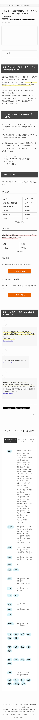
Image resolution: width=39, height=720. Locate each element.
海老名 (28, 538)
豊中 (22, 581)
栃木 (9, 570)
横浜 (27, 531)
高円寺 (23, 497)
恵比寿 (19, 483)
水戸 (18, 564)
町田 (27, 515)
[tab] (10, 440)
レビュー (9, 340)
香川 (28, 660)
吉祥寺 (23, 510)
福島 (16, 638)
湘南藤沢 (28, 536)
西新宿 (23, 492)
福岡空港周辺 (24, 674)
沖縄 (23, 684)
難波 (28, 578)
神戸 (18, 588)
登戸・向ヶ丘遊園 (22, 520)
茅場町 (24, 455)
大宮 (18, 557)
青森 (9, 634)
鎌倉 (18, 536)
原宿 (22, 478)
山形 (28, 634)
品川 (26, 474)
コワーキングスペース (16, 19)
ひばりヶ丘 (20, 522)
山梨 (16, 647)
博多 (18, 672)
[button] (6, 414)
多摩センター (20, 517)
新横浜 (19, 533)
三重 (9, 615)
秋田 (16, 634)
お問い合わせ (6, 714)
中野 (18, 497)
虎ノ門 (23, 467)
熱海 (28, 609)
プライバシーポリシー (22, 714)
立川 (24, 513)
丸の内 (30, 451)
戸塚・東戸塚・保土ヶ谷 (23, 543)
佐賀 (9, 680)
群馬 (16, 570)
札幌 (18, 623)
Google (5, 340)
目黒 (29, 483)
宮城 (9, 638)
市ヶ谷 (19, 464)
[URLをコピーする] (33, 414)
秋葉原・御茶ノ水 (26, 460)
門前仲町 (19, 503)
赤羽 (26, 506)
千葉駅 (19, 547)
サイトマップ (33, 714)
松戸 (18, 549)
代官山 (26, 480)
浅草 (28, 499)
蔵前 (18, 501)
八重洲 (24, 451)
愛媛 (9, 663)
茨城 (9, 564)
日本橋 (19, 455)
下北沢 (19, 490)
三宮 (27, 588)
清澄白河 (23, 501)
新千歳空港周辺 (21, 625)
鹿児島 (17, 684)
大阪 (9, 579)
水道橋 (24, 462)
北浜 (18, 581)
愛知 (9, 604)
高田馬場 (27, 494)
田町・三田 (20, 474)
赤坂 (28, 467)
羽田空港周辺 (20, 476)
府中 (22, 515)
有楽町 (19, 453)
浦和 (27, 557)
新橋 (18, 467)
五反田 (25, 485)
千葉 (9, 547)
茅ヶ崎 (23, 538)
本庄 (18, 559)
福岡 (9, 672)
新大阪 (23, 578)
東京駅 (19, 451)
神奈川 (10, 527)
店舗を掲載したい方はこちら (29, 709)
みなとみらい (20, 531)
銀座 (24, 453)
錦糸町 (24, 508)
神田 (18, 460)
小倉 (18, 674)
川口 (22, 557)
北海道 (10, 623)
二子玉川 (19, 487)
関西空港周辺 (20, 583)
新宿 (18, 492)
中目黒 (24, 483)
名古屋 (19, 604)
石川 (9, 647)
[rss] (19, 701)
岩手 (22, 634)
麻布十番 (25, 469)
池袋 (30, 503)
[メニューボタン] (37, 2)
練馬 (18, 510)
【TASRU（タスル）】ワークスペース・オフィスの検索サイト (19, 704)
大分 (28, 680)
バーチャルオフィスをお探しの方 (11, 709)
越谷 (31, 557)
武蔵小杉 (29, 526)
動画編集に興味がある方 (11, 712)
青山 (30, 469)
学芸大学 (19, 485)
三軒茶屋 (26, 487)
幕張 (27, 552)
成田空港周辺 (20, 552)
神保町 (19, 462)
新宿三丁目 (20, 494)
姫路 (22, 588)
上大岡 (19, 540)
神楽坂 (25, 503)
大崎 (30, 474)
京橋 (28, 453)
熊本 (22, 680)
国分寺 (19, 513)
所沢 (22, 559)
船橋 (24, 547)
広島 (16, 660)
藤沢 (22, 536)
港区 (29, 464)
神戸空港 (19, 590)
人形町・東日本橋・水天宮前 (24, 457)
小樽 (22, 623)
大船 (18, 538)
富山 (22, 647)
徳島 (22, 660)
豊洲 (27, 476)
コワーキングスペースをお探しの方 (19, 707)
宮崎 (9, 684)
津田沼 (28, 547)
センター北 (25, 533)
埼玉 (9, 557)
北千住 (19, 508)
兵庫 (9, 588)
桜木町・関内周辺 (27, 529)
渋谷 (18, 478)
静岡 (9, 609)
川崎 (18, 526)
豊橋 (24, 604)
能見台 (19, 529)
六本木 (19, 469)
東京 (23, 19)
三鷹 (28, 510)
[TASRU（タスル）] (4, 2)
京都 (9, 595)
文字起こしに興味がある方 (27, 712)
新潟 (9, 651)
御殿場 (23, 609)
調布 (18, 515)
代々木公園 (29, 478)
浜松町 (30, 471)
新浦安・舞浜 (24, 549)
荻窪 (28, 497)
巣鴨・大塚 (20, 506)
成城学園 (29, 490)
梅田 (18, 578)
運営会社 (13, 714)
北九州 (27, 672)
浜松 (18, 609)
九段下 (30, 462)
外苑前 (19, 471)
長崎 (16, 680)
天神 (22, 672)
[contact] (21, 701)
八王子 (28, 513)
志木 (31, 559)
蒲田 (29, 508)
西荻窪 (19, 499)
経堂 (24, 490)
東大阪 (28, 583)
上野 (24, 499)
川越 (27, 559)
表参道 (24, 471)
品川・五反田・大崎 (30, 19)
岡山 (9, 660)
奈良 (16, 595)
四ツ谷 (24, 464)
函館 (27, 623)
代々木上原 (20, 480)
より (12, 340)
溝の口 (23, 526)
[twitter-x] (17, 701)
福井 (28, 647)
